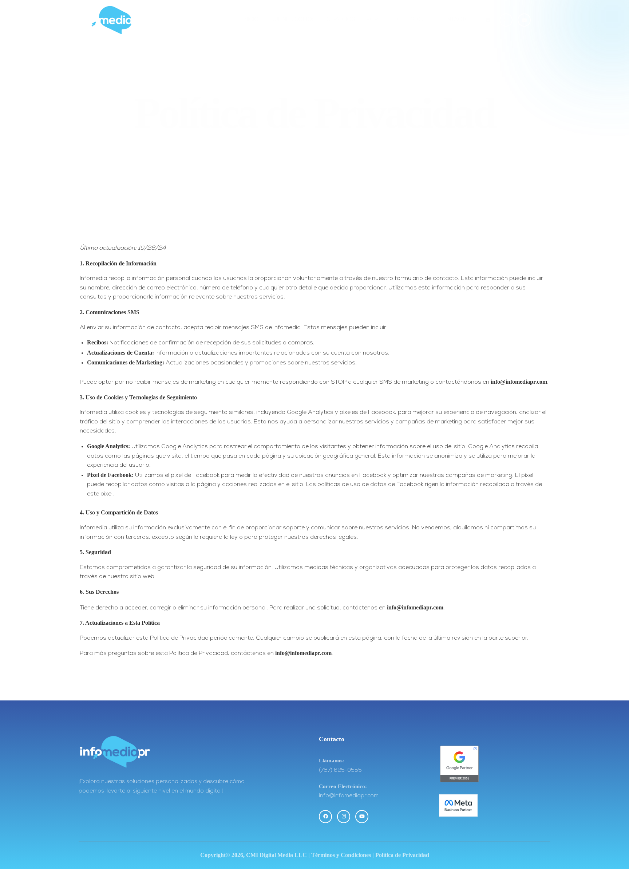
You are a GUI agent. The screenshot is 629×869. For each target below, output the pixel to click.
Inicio (251, 20)
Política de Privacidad (402, 855)
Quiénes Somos (293, 20)
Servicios (341, 20)
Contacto (454, 20)
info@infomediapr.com (519, 382)
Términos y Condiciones (341, 855)
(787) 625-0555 (340, 770)
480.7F (418, 20)
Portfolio (382, 20)
